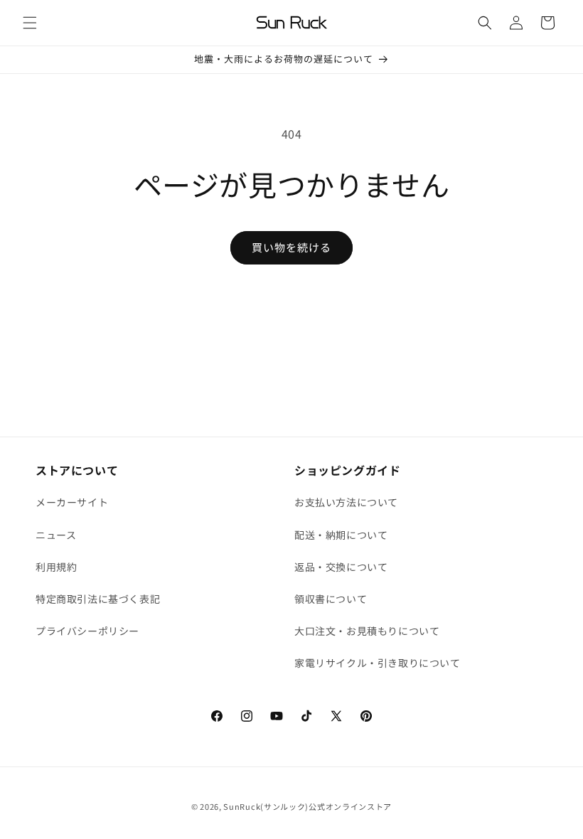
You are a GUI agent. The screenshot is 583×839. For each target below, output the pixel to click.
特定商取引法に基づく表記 (98, 599)
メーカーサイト (72, 502)
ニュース (56, 535)
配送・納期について (340, 535)
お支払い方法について (346, 502)
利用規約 (56, 567)
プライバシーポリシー (87, 631)
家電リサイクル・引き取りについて (377, 663)
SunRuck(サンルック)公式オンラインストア (307, 806)
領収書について (330, 599)
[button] (30, 22)
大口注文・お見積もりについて (366, 631)
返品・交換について (340, 567)
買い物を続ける (291, 247)
